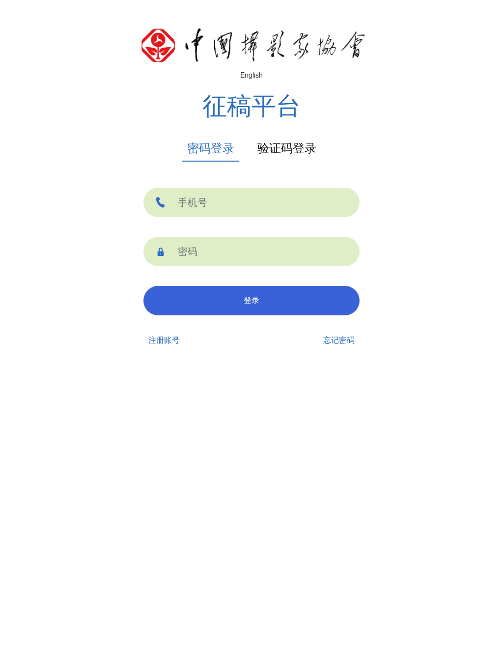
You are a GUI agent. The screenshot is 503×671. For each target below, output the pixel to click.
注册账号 (164, 340)
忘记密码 (339, 340)
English (251, 75)
